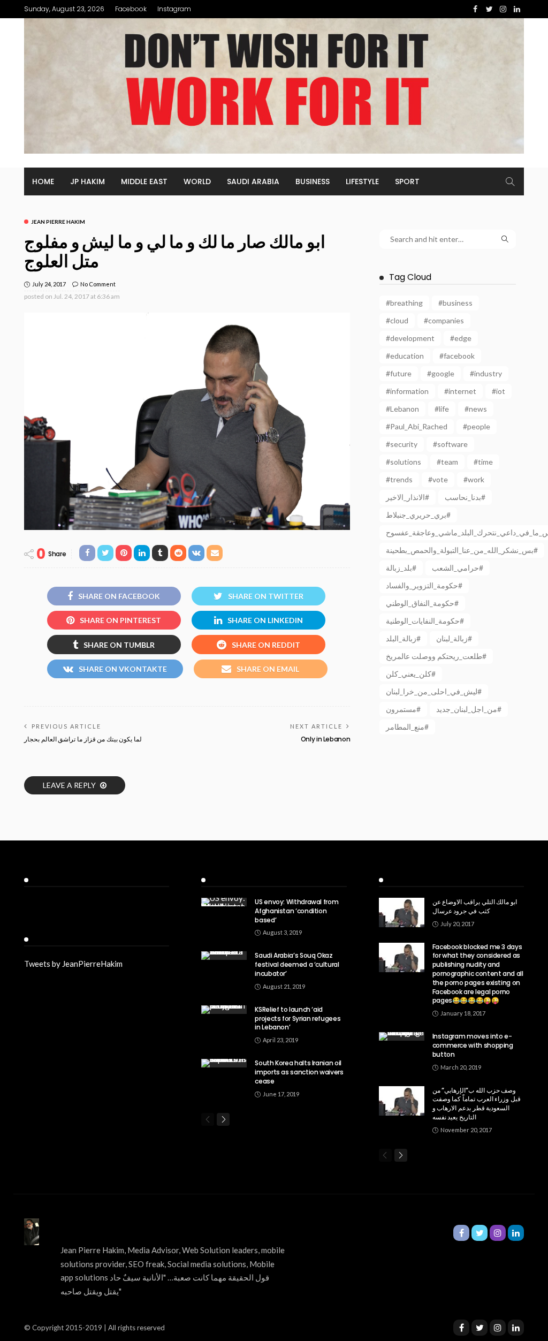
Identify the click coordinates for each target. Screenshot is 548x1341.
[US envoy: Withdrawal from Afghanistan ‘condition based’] (224, 902)
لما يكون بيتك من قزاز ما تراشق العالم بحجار (83, 739)
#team (447, 461)
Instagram (174, 8)
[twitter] (479, 1328)
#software (450, 444)
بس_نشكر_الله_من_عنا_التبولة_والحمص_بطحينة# (462, 550)
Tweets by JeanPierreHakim (73, 963)
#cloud (397, 320)
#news (476, 408)
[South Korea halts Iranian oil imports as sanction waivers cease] (224, 1063)
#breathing (404, 302)
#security (401, 444)
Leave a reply (70, 785)
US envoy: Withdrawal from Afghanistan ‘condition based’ (296, 911)
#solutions (403, 461)
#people (476, 426)
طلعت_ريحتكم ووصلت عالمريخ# (436, 656)
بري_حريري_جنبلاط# (418, 514)
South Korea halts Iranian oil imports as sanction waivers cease (299, 1072)
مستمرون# (403, 709)
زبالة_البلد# (403, 638)
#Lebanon (402, 408)
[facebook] (461, 1328)
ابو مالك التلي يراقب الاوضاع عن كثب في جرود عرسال (474, 906)
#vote (438, 479)
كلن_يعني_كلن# (411, 673)
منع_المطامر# (407, 726)
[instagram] (498, 1328)
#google (440, 373)
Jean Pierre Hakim (58, 221)
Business (312, 181)
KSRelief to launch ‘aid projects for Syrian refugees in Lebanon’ (297, 1018)
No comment (98, 284)
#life (442, 408)
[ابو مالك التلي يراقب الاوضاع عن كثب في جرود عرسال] (401, 912)
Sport (407, 181)
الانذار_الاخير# (407, 497)
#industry (486, 373)
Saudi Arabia (253, 181)
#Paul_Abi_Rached (416, 426)
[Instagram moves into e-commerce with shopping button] (401, 1036)
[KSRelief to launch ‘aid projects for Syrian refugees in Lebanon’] (224, 1009)
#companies (444, 320)
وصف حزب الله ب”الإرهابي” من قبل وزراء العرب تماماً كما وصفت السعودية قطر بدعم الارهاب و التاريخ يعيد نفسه (476, 1104)
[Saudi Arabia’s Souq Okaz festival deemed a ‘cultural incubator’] (224, 955)
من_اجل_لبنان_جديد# (468, 709)
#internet (460, 391)
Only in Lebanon (326, 739)
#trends (399, 479)
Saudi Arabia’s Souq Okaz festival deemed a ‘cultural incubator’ (297, 964)
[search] (510, 181)
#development (410, 338)
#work (473, 479)
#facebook (457, 355)
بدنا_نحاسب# (465, 497)
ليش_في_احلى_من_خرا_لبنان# (434, 691)
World (197, 181)
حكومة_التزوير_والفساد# (424, 585)
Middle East (144, 181)
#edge (460, 338)
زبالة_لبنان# (454, 638)
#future (399, 373)
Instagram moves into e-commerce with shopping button (472, 1045)
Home (43, 181)
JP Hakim (87, 181)
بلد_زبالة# (401, 567)
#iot (498, 391)
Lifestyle (362, 181)
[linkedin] (516, 1328)
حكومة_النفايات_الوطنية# (425, 620)
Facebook (131, 8)
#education (405, 355)
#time (483, 461)
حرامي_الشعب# (457, 567)
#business (455, 302)
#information (407, 391)
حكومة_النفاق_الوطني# (422, 603)
